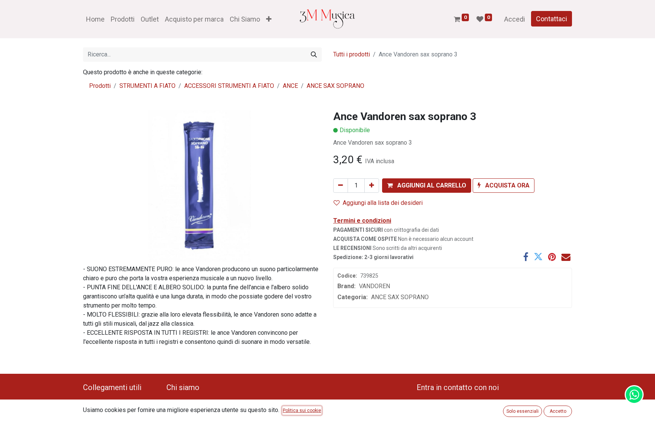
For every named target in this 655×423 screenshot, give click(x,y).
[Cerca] (314, 54)
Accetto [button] (558, 411)
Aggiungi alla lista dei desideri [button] (383, 202)
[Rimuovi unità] (340, 185)
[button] (268, 19)
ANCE (290, 85)
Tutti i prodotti (351, 54)
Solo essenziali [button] (522, 411)
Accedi (514, 19)
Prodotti (100, 85)
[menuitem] (95, 19)
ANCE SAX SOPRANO (335, 85)
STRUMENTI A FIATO (147, 85)
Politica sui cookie (302, 410)
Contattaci (551, 19)
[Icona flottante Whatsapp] (634, 394)
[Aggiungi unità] (371, 185)
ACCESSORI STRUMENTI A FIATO (229, 85)
